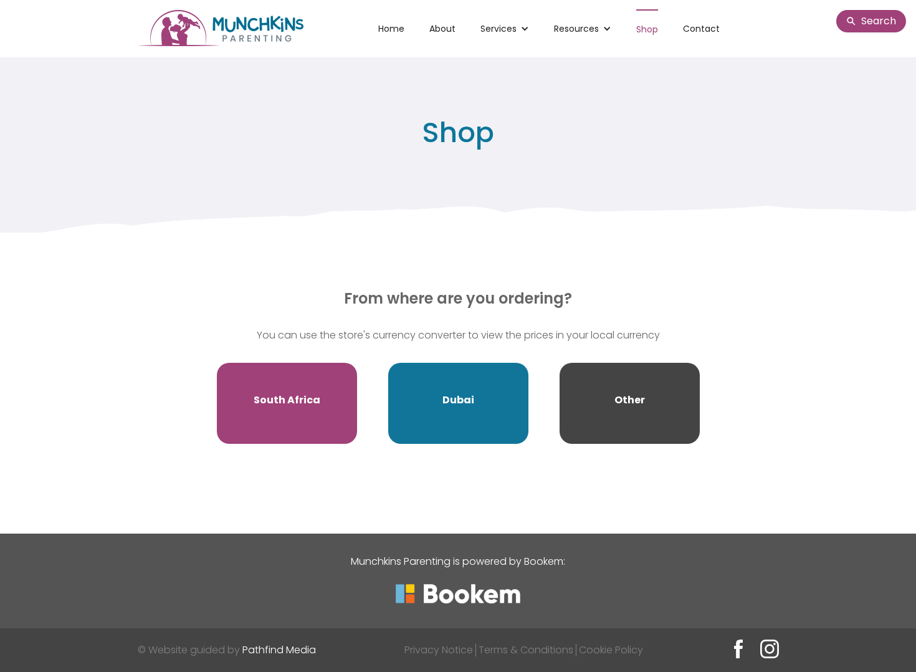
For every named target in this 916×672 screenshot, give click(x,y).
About (442, 28)
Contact (701, 28)
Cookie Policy (611, 650)
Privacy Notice (438, 650)
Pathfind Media (279, 650)
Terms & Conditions (526, 650)
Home (391, 28)
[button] (504, 28)
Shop (647, 29)
